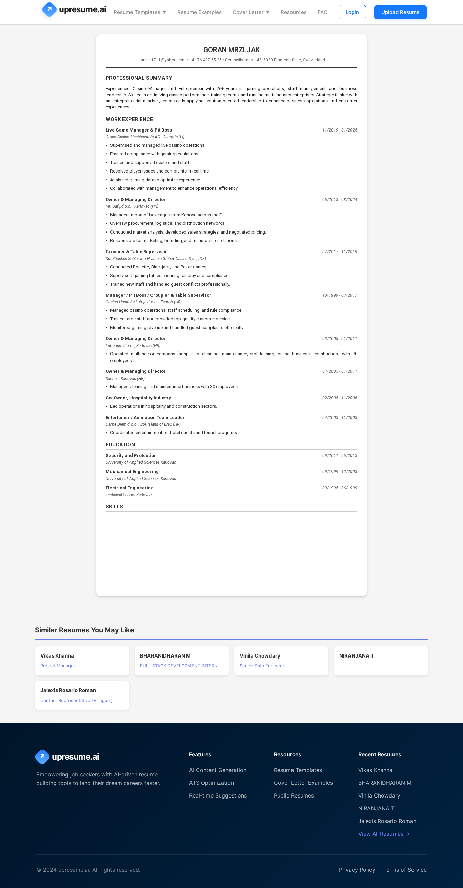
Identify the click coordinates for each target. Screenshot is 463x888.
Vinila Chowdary (379, 795)
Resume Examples (199, 12)
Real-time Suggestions (218, 795)
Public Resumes (294, 795)
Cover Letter (251, 12)
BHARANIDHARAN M (384, 782)
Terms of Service (405, 869)
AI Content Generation (217, 770)
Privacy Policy (357, 869)
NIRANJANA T (376, 808)
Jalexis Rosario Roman (387, 821)
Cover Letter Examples (303, 782)
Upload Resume (400, 12)
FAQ (323, 12)
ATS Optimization (211, 782)
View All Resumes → (384, 833)
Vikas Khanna (375, 770)
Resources (294, 12)
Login (352, 12)
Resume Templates (140, 12)
